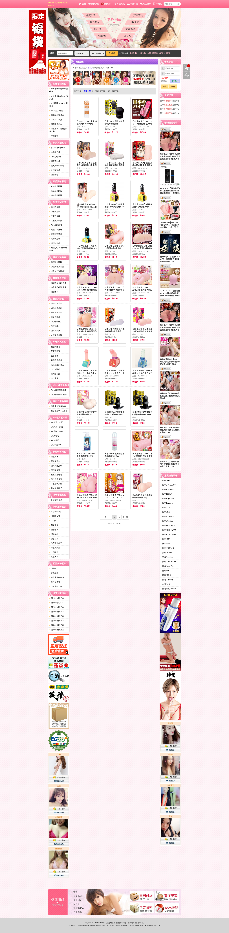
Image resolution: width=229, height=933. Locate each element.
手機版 (159, 4)
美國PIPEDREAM (169, 562)
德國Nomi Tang (167, 566)
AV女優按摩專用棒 (57, 390)
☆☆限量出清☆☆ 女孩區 (58, 97)
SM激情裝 (54, 440)
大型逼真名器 (55, 221)
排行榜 (97, 29)
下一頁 (125, 517)
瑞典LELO (166, 575)
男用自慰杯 (54, 207)
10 (119, 517)
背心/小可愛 (55, 512)
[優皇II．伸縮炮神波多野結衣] (170, 613)
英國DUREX (166, 553)
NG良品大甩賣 (56, 111)
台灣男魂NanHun (168, 589)
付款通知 (134, 22)
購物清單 (186, 65)
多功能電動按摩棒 (57, 148)
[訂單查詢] (58, 677)
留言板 (127, 36)
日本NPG (165, 480)
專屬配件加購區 (56, 115)
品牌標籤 (102, 36)
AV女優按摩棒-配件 (58, 395)
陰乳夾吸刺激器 (56, 166)
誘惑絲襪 (53, 539)
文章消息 (130, 29)
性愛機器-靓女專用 (57, 287)
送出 (165, 86)
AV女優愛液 (55, 322)
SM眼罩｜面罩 (56, 422)
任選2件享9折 (55, 120)
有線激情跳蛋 (55, 186)
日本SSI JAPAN (168, 526)
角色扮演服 (54, 548)
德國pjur (165, 571)
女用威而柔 (54, 170)
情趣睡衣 (53, 534)
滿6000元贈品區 (56, 625)
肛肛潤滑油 (54, 351)
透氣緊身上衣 (55, 586)
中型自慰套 (54, 216)
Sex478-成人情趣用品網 (57, 4)
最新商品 (95, 22)
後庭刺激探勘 (55, 466)
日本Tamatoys (167, 503)
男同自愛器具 (55, 360)
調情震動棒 (54, 161)
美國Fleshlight (167, 557)
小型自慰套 (54, 212)
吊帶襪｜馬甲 (55, 543)
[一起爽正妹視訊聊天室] (58, 815)
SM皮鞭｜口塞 (56, 431)
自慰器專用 (54, 326)
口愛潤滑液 (54, 317)
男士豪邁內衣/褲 (56, 577)
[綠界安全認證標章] (58, 741)
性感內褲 (53, 557)
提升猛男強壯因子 (57, 271)
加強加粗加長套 (56, 267)
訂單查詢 (138, 15)
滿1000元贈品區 (56, 598)
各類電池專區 (55, 500)
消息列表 (77, 900)
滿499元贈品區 (56, 603)
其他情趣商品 (55, 488)
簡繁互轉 (134, 4)
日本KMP (165, 539)
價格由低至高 (99, 91)
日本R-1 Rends (167, 517)
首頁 (84, 4)
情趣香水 (53, 457)
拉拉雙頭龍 (54, 369)
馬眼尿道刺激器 (56, 365)
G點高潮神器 (55, 157)
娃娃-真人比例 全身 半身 (58, 249)
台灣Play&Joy (167, 580)
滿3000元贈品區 (56, 612)
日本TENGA (166, 494)
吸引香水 (53, 356)
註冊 (173, 86)
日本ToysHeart (167, 489)
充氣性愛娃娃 (55, 230)
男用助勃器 (54, 243)
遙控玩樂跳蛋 (55, 195)
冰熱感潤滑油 (55, 308)
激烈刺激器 (54, 347)
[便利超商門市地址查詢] (58, 663)
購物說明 (108, 4)
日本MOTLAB (167, 548)
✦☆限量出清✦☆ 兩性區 (58, 104)
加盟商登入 (78, 908)
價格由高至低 (113, 91)
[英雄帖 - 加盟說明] (58, 697)
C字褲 (52, 521)
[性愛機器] (170, 652)
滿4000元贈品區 (56, 616)
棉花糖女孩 (54, 516)
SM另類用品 (55, 445)
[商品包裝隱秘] (58, 716)
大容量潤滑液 (55, 335)
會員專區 (77, 912)
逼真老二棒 (54, 152)
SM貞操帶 (54, 436)
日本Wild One (167, 521)
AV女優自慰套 (56, 225)
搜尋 (113, 53)
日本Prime (165, 544)
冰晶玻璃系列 (55, 484)
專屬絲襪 (53, 573)
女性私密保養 (55, 475)
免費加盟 (121, 4)
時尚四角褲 (54, 582)
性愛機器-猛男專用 (57, 283)
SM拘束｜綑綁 (56, 427)
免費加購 (91, 15)
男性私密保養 (55, 479)
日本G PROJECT (168, 485)
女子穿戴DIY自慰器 (58, 411)
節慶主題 (53, 525)
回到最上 (186, 75)
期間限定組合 (55, 124)
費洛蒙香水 (54, 461)
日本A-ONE (166, 507)
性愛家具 (53, 292)
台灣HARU (166, 584)
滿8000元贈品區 (56, 630)
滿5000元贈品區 (56, 621)
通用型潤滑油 (55, 304)
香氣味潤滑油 (55, 313)
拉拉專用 (53, 378)
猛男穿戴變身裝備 (57, 406)
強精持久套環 (55, 262)
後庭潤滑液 (54, 331)
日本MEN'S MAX (168, 535)
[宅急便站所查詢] (58, 687)
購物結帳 (95, 4)
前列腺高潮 (54, 374)
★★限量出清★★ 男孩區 (58, 90)
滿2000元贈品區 (56, 607)
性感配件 (53, 552)
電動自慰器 (54, 239)
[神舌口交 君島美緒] (170, 696)
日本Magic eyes (167, 498)
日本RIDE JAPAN (168, 530)
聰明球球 (53, 175)
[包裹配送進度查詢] (58, 645)
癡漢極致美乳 (55, 234)
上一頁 (103, 517)
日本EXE (165, 512)
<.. (110, 517)
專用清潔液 (54, 470)
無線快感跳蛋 (55, 191)
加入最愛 (147, 4)
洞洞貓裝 (53, 530)
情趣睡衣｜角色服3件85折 (58, 130)
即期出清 (53, 136)
